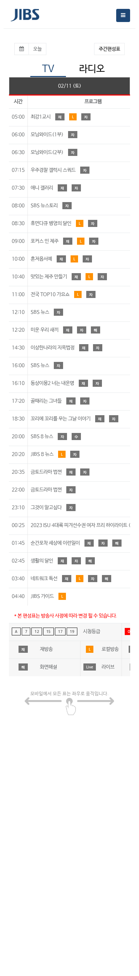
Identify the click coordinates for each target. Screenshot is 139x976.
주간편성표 (109, 49)
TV (48, 69)
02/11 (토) (69, 86)
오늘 (37, 49)
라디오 (92, 69)
